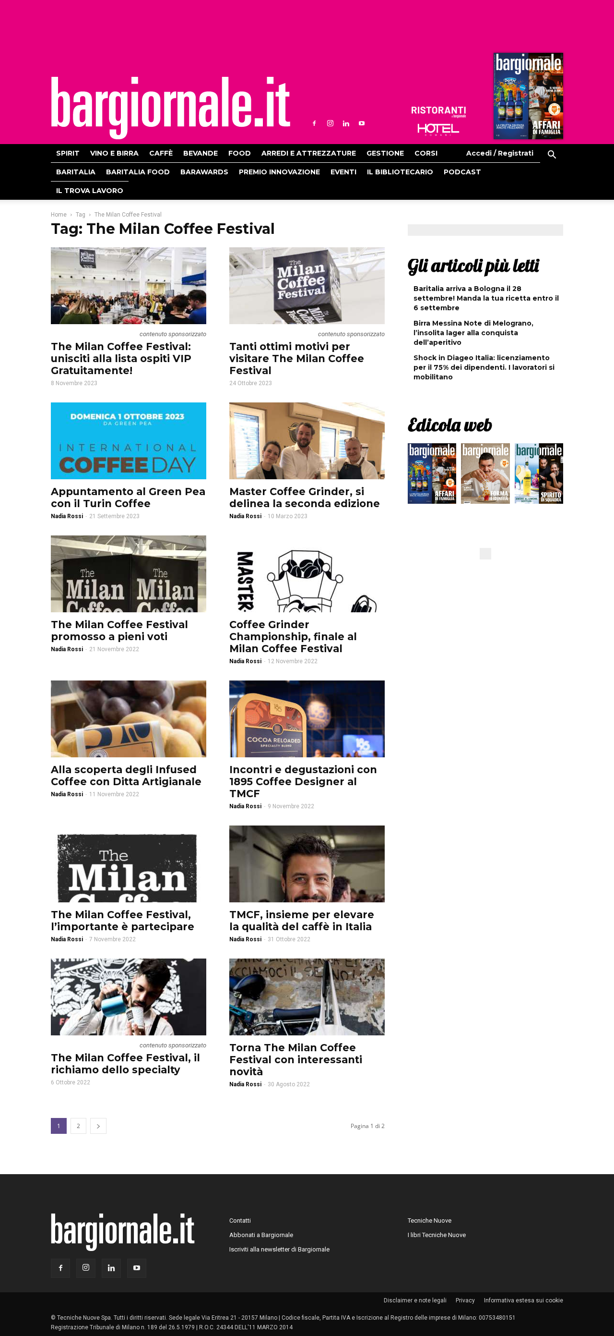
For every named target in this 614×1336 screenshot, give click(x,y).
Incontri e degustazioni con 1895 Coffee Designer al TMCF (303, 782)
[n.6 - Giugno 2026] (485, 476)
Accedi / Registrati (499, 153)
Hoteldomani (438, 129)
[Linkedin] (346, 123)
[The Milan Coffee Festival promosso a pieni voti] (128, 573)
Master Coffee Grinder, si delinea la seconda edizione (304, 498)
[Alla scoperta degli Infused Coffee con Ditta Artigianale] (128, 718)
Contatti (240, 1220)
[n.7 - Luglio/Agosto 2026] (527, 98)
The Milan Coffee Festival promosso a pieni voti (119, 631)
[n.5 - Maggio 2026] (539, 476)
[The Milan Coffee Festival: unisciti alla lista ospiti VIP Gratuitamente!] (128, 285)
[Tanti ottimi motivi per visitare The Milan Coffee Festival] (307, 285)
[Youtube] (361, 123)
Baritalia (75, 172)
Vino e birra (114, 153)
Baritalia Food (138, 172)
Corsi (425, 153)
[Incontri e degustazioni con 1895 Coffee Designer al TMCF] (307, 718)
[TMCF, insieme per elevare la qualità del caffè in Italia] (307, 864)
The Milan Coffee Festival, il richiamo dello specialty (125, 1064)
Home (59, 214)
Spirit (68, 153)
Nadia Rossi (67, 516)
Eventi (343, 172)
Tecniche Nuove (429, 1220)
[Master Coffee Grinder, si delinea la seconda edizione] (307, 440)
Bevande (200, 153)
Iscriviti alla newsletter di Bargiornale (279, 1249)
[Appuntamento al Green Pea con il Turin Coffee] (128, 440)
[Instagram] (330, 123)
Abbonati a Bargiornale (261, 1235)
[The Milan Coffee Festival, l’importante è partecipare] (128, 864)
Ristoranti (438, 112)
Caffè (161, 153)
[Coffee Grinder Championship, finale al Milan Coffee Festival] (307, 573)
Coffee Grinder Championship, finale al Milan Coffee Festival (293, 637)
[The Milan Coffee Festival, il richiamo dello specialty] (128, 997)
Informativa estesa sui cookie (523, 1300)
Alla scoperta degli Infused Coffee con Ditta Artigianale (126, 776)
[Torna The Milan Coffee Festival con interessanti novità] (307, 997)
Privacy (465, 1300)
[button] (551, 156)
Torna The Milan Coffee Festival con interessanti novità (295, 1060)
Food (239, 153)
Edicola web (450, 424)
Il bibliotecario (400, 172)
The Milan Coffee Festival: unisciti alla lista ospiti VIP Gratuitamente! (121, 358)
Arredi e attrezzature (308, 153)
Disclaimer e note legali (415, 1300)
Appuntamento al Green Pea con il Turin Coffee (128, 498)
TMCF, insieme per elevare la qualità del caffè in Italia (301, 921)
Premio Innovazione (279, 172)
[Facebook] (314, 123)
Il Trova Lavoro (89, 190)
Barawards (204, 172)
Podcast (462, 172)
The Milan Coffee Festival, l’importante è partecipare (122, 921)
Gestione (385, 153)
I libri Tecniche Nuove (437, 1235)
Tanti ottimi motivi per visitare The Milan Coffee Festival (296, 358)
